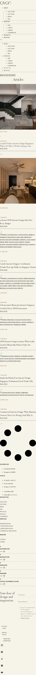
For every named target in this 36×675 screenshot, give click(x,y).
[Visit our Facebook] (2, 653)
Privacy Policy (25, 618)
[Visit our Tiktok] (2, 660)
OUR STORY (11, 12)
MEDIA (10, 16)
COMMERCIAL (12, 32)
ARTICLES (7, 37)
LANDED (10, 30)
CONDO (10, 28)
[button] (18, 40)
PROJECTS (7, 35)
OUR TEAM (11, 14)
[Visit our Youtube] (2, 674)
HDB (9, 25)
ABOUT (6, 8)
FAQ (9, 19)
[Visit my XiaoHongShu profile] (2, 667)
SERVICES (7, 21)
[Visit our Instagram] (2, 647)
